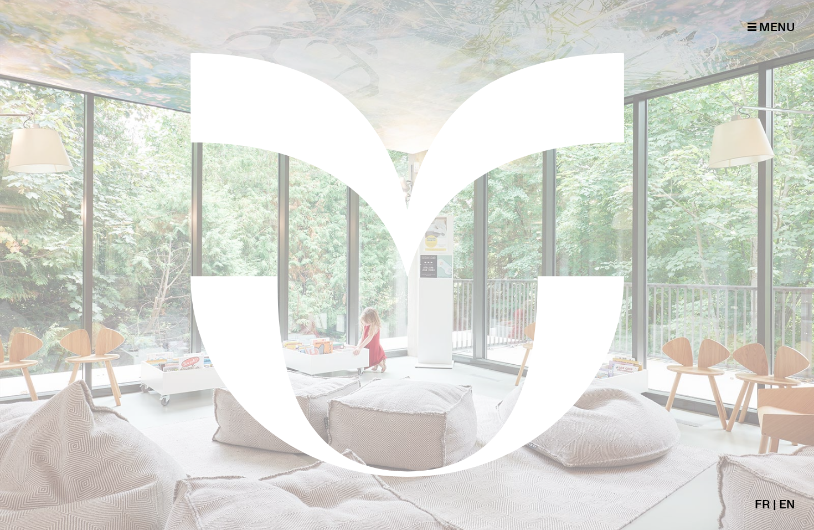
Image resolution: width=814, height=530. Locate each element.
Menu (775, 26)
